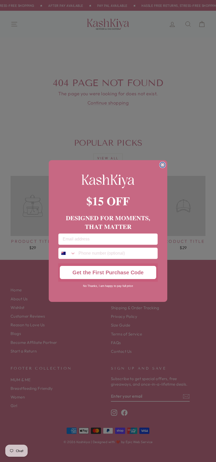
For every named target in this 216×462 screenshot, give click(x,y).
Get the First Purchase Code (108, 272)
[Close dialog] (162, 164)
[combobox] (67, 253)
